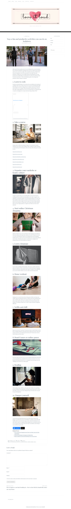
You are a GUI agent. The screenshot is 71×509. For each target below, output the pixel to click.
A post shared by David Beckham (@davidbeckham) (21, 118)
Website (8, 475)
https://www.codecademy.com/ (18, 159)
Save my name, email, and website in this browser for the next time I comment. (22, 478)
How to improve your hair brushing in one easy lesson (25, 436)
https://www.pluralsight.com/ (18, 161)
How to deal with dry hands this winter (37, 486)
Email (8, 471)
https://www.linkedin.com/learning (19, 156)
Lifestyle (27, 1)
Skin (16, 1)
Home (9, 1)
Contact (32, 1)
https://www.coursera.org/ (17, 154)
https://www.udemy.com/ (17, 151)
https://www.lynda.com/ (17, 164)
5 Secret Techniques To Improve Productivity (23, 435)
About (13, 1)
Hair (23, 1)
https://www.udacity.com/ (17, 166)
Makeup (19, 1)
